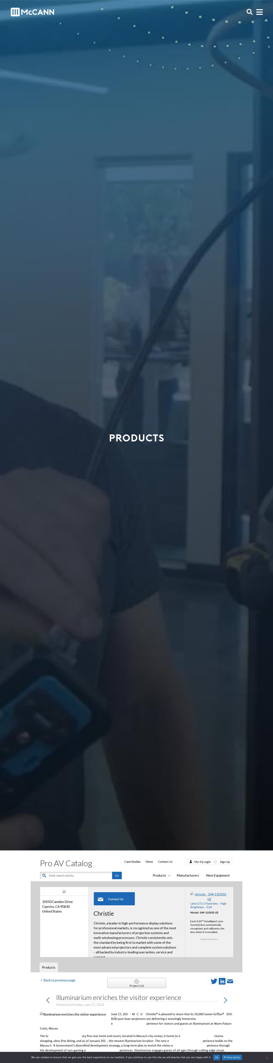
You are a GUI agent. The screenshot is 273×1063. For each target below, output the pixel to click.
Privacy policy (232, 1057)
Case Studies (132, 861)
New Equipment (218, 875)
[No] (267, 1057)
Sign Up (225, 861)
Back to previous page (59, 980)
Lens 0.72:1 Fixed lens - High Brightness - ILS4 (208, 905)
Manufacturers (188, 875)
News (149, 861)
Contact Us (165, 861)
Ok (216, 1057)
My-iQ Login (202, 861)
